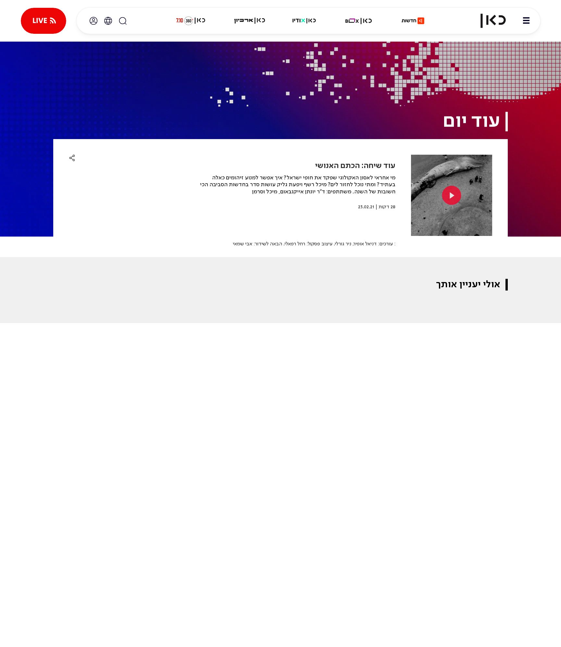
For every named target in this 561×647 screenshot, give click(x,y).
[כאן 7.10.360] (190, 21)
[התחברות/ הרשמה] (93, 20)
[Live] (43, 21)
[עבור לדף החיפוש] (122, 20)
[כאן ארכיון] (249, 21)
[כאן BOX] (358, 21)
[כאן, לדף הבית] (488, 20)
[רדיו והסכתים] (304, 21)
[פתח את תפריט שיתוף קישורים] (72, 158)
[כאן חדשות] (413, 21)
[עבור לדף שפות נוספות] (108, 20)
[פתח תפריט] (526, 21)
